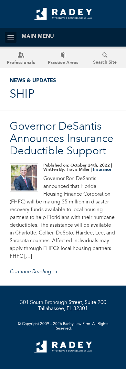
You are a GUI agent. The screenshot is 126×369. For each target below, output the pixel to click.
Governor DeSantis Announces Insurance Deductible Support (61, 139)
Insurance (102, 170)
